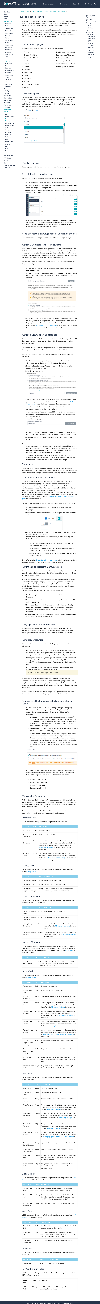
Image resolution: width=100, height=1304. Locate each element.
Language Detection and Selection (90, 28)
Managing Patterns (70, 934)
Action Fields (91, 50)
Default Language (91, 21)
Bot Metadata (91, 36)
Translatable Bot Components (46, 326)
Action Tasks (31, 977)
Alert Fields (91, 52)
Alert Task (91, 49)
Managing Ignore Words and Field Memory (58, 1034)
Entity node (69, 950)
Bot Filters (91, 54)
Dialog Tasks (31, 872)
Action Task (91, 47)
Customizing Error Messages (56, 858)
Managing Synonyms (46, 847)
